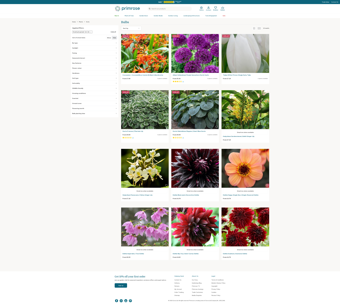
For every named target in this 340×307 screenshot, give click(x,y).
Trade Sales (325, 2)
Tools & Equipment (211, 16)
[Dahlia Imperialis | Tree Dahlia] (145, 206)
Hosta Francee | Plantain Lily (133, 131)
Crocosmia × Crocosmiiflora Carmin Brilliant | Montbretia (143, 75)
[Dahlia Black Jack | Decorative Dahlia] (195, 148)
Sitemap (177, 295)
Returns (176, 286)
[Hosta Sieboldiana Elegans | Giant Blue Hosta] (195, 89)
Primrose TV (196, 286)
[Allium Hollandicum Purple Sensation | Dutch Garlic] (195, 33)
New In (117, 16)
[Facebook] (117, 301)
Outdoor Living (173, 16)
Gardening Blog (197, 283)
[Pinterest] (130, 301)
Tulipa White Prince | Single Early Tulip (237, 75)
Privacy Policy (215, 289)
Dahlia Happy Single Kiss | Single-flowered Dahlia (240, 195)
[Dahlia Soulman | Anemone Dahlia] (245, 206)
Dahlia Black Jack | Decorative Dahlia (186, 195)
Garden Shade (158, 16)
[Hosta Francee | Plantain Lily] (145, 89)
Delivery (177, 283)
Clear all (113, 32)
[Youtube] (126, 301)
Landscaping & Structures (191, 16)
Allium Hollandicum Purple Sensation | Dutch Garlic (191, 75)
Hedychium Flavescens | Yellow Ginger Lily (138, 195)
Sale (224, 16)
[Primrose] (128, 8)
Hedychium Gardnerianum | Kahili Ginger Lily (238, 136)
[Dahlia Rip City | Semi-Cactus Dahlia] (195, 206)
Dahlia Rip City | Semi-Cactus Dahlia (186, 254)
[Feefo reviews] (170, 2)
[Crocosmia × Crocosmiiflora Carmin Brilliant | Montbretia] (145, 33)
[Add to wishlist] (166, 70)
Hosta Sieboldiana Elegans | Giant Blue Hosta (189, 131)
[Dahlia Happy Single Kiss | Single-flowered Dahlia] (245, 148)
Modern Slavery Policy (218, 283)
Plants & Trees (129, 16)
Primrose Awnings (197, 289)
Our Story (195, 280)
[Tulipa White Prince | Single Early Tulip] (245, 33)
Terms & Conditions (217, 280)
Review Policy (215, 295)
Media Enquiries (197, 295)
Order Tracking (179, 292)
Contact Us (334, 2)
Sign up (120, 285)
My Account (178, 289)
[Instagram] (121, 301)
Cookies (213, 292)
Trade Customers (197, 292)
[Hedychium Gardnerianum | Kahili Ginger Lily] (245, 89)
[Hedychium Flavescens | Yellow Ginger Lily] (145, 148)
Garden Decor (143, 16)
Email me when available (245, 132)
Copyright (214, 286)
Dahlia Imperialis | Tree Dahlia (133, 254)
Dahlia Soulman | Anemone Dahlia (235, 254)
